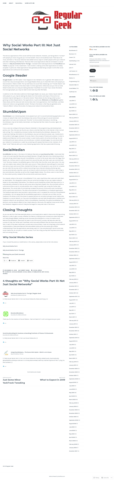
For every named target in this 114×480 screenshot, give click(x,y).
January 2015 (72, 162)
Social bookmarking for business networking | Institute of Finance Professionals (28, 333)
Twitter (5, 66)
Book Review (72, 50)
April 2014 (71, 193)
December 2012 (73, 248)
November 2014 (73, 169)
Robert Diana (25, 270)
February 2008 (73, 444)
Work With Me (29, 3)
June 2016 (71, 104)
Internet (71, 64)
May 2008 (71, 434)
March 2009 (72, 399)
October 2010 (72, 334)
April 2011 (71, 313)
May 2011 (71, 310)
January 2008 (73, 447)
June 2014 (71, 186)
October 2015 (72, 131)
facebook (7, 272)
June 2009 (72, 389)
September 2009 (73, 379)
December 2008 (73, 409)
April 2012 (71, 275)
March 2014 (72, 196)
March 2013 (72, 238)
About (11, 3)
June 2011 (71, 306)
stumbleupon (36, 272)
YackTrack (71, 91)
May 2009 (71, 392)
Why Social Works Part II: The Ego (20, 64)
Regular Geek (9, 466)
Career (71, 57)
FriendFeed (58, 64)
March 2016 (72, 114)
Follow (92, 70)
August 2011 (72, 300)
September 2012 (73, 258)
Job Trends (72, 71)
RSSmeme (45, 100)
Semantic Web (73, 84)
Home (4, 3)
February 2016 (73, 117)
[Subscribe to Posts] (90, 49)
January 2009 (73, 406)
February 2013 (73, 241)
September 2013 (73, 217)
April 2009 (72, 396)
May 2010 (71, 351)
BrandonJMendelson (17, 313)
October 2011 (72, 293)
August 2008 (72, 423)
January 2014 (72, 203)
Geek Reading (72, 60)
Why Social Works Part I (10, 246)
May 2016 (71, 107)
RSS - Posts (94, 49)
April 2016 (71, 110)
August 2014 (72, 179)
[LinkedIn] (96, 90)
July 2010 (71, 344)
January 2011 (72, 324)
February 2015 (73, 159)
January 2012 (72, 282)
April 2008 (72, 437)
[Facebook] (93, 90)
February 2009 (73, 403)
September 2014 (73, 176)
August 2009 (72, 382)
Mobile (71, 78)
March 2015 (72, 155)
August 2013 (72, 220)
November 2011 (73, 289)
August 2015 (72, 138)
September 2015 (73, 135)
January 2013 (72, 244)
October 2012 (72, 255)
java (70, 67)
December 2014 (73, 165)
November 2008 (73, 413)
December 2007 (73, 451)
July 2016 (71, 100)
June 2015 (71, 145)
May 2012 (71, 272)
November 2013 (73, 210)
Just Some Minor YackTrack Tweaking (14, 380)
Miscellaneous (73, 74)
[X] (90, 90)
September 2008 (73, 420)
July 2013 (71, 224)
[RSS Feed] (96, 99)
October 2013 (72, 214)
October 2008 (72, 416)
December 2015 (73, 124)
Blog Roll (19, 3)
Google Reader (7, 80)
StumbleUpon (7, 116)
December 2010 (73, 327)
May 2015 (71, 148)
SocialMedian (7, 154)
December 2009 (73, 368)
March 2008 (72, 440)
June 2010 (71, 348)
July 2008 (71, 427)
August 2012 (72, 262)
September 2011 (73, 296)
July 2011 (71, 303)
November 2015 (73, 128)
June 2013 (71, 227)
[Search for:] (98, 80)
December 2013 (73, 207)
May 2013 (71, 231)
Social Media (37, 270)
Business (71, 54)
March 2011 (72, 317)
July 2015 (71, 141)
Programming (73, 81)
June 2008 (72, 430)
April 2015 (71, 152)
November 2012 (73, 251)
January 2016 (72, 121)
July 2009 (71, 385)
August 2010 (72, 341)
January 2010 (72, 365)
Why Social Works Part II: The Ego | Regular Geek (26, 293)
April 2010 (71, 354)
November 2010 (73, 330)
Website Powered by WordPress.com (57, 476)
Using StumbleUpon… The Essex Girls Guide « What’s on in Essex (31, 352)
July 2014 (71, 183)
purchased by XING (47, 154)
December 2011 (73, 286)
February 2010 (73, 361)
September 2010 (73, 337)
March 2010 (72, 358)
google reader (17, 272)
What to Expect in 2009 (52, 379)
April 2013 (71, 234)
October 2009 (72, 375)
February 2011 (72, 320)
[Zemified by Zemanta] (14, 254)
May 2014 (71, 190)
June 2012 (71, 269)
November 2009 (73, 372)
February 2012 (73, 279)
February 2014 (73, 200)
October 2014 (72, 172)
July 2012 (71, 265)
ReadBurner (55, 100)
